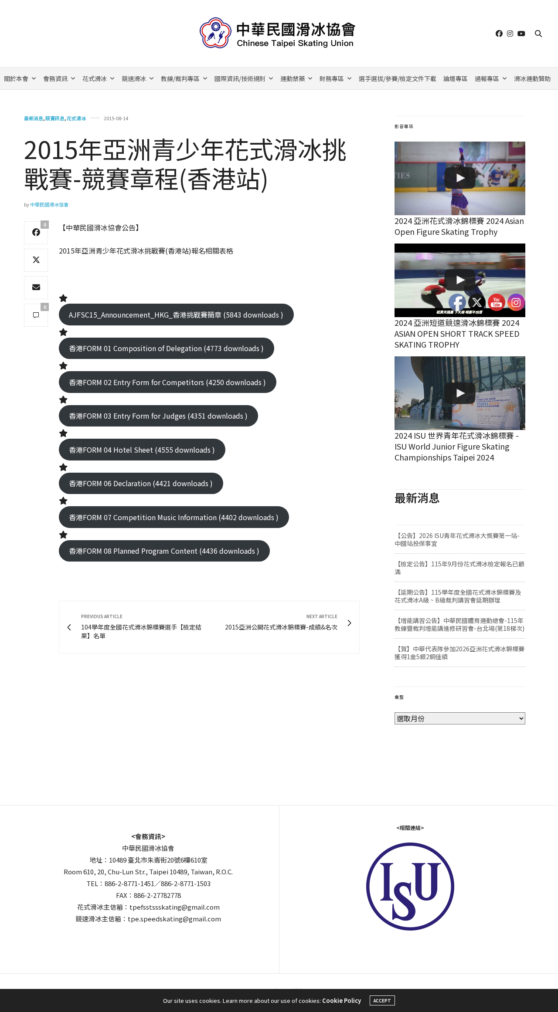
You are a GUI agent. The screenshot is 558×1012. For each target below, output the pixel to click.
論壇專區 (455, 78)
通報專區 (487, 78)
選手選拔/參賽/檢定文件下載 (397, 78)
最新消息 (33, 118)
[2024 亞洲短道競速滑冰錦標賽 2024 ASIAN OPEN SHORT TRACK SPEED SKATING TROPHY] (460, 280)
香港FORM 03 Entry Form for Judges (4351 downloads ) (158, 415)
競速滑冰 (134, 78)
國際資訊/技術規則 (239, 78)
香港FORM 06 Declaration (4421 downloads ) (141, 483)
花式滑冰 (94, 78)
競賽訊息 (55, 118)
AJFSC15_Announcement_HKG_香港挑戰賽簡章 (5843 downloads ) (176, 314)
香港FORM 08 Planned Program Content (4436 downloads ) (164, 550)
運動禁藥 (292, 78)
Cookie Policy (341, 1000)
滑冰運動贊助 (532, 78)
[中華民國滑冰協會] (279, 33)
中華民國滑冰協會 (49, 204)
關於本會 (16, 78)
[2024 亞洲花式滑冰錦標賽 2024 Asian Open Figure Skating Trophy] (460, 178)
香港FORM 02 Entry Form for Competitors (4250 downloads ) (167, 382)
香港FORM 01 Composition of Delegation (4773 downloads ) (166, 348)
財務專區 (332, 78)
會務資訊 (55, 78)
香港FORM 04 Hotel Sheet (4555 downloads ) (142, 449)
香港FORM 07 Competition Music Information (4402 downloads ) (174, 517)
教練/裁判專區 (180, 78)
